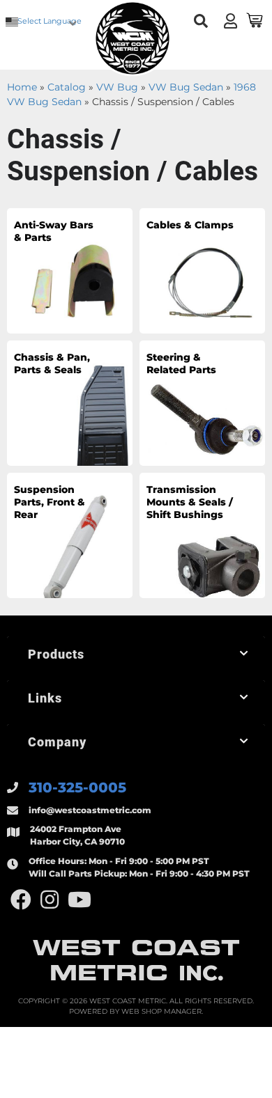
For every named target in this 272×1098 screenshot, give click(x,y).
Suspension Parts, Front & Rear (49, 502)
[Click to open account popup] (230, 21)
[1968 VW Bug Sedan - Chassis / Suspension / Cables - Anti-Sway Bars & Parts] (70, 270)
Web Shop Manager (161, 1011)
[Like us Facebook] (20, 900)
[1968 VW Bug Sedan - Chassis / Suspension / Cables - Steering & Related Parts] (202, 402)
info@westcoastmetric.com (90, 810)
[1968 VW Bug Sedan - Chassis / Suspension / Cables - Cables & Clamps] (202, 270)
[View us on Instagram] (49, 900)
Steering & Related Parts (181, 363)
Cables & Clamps (190, 225)
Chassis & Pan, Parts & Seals (52, 363)
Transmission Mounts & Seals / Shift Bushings (189, 502)
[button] (200, 21)
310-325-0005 (77, 787)
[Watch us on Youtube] (79, 900)
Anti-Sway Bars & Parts (53, 231)
